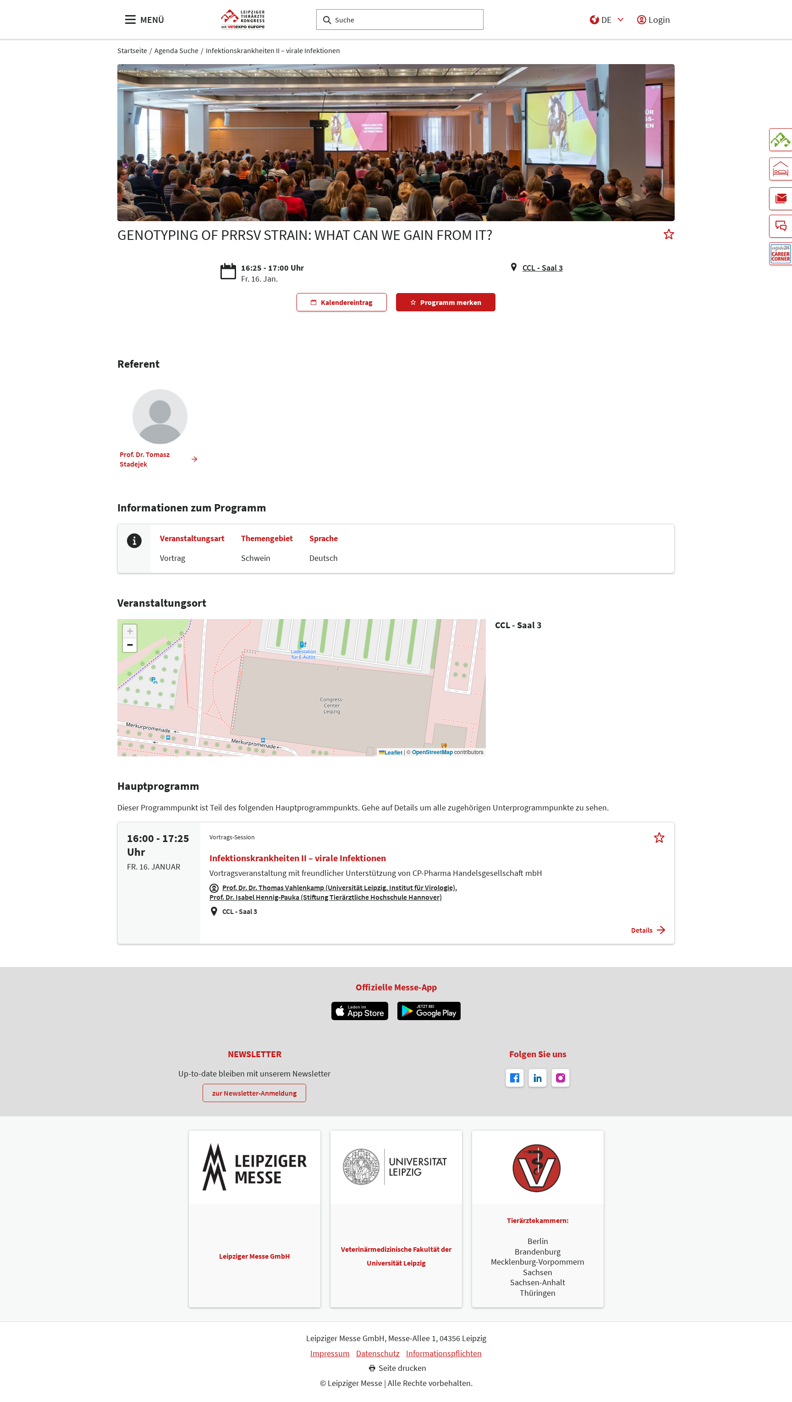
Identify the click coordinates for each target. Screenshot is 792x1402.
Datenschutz (378, 1353)
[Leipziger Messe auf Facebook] (515, 1078)
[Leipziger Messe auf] (537, 1078)
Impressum (330, 1353)
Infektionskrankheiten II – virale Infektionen (273, 50)
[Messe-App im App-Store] (359, 1011)
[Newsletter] (780, 198)
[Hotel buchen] (780, 169)
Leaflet (393, 752)
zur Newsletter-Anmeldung (254, 1093)
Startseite (132, 50)
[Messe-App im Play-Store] (429, 1011)
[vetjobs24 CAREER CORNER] (780, 253)
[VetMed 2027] (780, 139)
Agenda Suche (176, 50)
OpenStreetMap (432, 752)
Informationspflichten (444, 1353)
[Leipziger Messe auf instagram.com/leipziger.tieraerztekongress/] (560, 1078)
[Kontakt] (780, 226)
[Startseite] (242, 19)
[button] (130, 631)
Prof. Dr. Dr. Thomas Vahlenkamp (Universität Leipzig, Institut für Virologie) (338, 887)
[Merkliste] (669, 235)
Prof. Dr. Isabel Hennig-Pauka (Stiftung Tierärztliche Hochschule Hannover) (325, 897)
